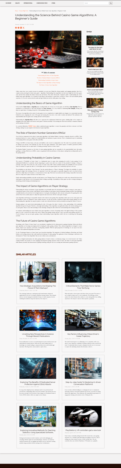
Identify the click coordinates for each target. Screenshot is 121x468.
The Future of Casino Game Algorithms (48, 85)
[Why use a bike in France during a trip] (95, 103)
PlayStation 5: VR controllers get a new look (83, 430)
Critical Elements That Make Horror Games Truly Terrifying (83, 287)
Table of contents (49, 72)
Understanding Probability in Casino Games (48, 80)
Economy (8, 3)
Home (16, 11)
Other (53, 3)
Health (17, 3)
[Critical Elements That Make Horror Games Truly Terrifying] (83, 272)
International (28, 3)
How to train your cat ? (95, 69)
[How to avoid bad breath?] (95, 83)
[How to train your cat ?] (95, 62)
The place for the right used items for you (95, 48)
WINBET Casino (32, 126)
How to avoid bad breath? (95, 90)
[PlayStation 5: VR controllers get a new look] (83, 416)
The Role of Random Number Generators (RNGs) (48, 78)
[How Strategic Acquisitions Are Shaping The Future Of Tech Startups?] (37, 272)
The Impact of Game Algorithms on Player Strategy (48, 83)
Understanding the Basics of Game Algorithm (48, 76)
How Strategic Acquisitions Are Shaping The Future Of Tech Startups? (38, 287)
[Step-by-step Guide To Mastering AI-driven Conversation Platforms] (83, 368)
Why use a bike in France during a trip (95, 110)
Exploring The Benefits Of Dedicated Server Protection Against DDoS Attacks (37, 383)
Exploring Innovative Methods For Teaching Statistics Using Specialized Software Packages (37, 432)
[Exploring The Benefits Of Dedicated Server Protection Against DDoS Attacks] (37, 368)
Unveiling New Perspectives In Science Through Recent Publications (38, 335)
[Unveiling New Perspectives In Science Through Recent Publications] (37, 320)
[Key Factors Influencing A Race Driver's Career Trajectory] (83, 320)
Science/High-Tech (42, 3)
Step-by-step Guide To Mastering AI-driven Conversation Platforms (83, 383)
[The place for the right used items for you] (95, 40)
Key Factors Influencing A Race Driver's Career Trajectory (83, 335)
